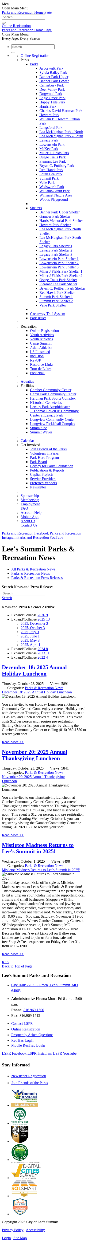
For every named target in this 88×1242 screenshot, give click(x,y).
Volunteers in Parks (44, 453)
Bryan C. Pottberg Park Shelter (62, 288)
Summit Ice (38, 428)
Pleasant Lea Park (52, 161)
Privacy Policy (12, 1230)
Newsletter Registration (28, 1076)
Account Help (31, 513)
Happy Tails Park (52, 102)
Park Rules (38, 318)
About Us (28, 521)
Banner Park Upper (53, 77)
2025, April (30, 645)
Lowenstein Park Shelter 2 (59, 263)
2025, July (30, 632)
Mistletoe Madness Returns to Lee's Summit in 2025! (38, 848)
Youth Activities (42, 335)
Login (6, 1238)
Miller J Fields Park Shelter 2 (60, 276)
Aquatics (27, 381)
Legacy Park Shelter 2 (55, 250)
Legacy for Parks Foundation (51, 466)
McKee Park (48, 149)
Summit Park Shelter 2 (56, 301)
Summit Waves (41, 432)
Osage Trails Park (52, 157)
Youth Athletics (41, 339)
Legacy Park (48, 140)
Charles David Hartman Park (60, 111)
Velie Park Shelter (52, 305)
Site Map (20, 1238)
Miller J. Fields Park (54, 153)
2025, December (34, 623)
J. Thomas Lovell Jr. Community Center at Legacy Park (54, 413)
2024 (43, 649)
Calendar (27, 441)
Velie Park (47, 183)
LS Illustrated (40, 352)
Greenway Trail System (47, 314)
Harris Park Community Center (53, 394)
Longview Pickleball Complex (52, 424)
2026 (43, 615)
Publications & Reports (47, 470)
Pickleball (37, 373)
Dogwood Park (50, 94)
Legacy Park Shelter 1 (55, 246)
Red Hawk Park (51, 170)
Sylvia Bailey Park (53, 73)
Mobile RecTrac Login (28, 1045)
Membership (30, 500)
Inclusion (37, 356)
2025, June (30, 636)
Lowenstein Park (52, 144)
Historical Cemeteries (46, 403)
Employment (30, 504)
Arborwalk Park (51, 68)
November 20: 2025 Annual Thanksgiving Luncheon (34, 755)
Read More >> (13, 742)
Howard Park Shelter (55, 225)
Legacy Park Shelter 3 (55, 254)
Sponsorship (30, 496)
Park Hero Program (44, 458)
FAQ (24, 508)
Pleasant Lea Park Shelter (58, 284)
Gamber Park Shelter (54, 216)
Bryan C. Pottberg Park (56, 166)
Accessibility (35, 1230)
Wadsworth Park (51, 187)
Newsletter (38, 487)
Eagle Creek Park (52, 98)
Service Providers (43, 479)
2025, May (30, 640)
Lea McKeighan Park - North (61, 132)
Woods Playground (53, 199)
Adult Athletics (41, 348)
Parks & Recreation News (44, 688)
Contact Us (29, 525)
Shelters (36, 208)
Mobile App (29, 517)
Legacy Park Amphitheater (50, 407)
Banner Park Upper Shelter (59, 212)
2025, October (33, 628)
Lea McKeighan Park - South (61, 136)
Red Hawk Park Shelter (57, 293)
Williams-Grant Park (54, 191)
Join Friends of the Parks (48, 449)
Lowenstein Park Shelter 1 (59, 259)
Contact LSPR (22, 1024)
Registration (16, 26)
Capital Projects (41, 474)
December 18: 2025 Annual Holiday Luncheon (34, 670)
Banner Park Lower (54, 81)
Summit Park (49, 178)
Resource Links (41, 364)
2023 (44, 653)
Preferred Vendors (43, 483)
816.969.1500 (33, 1010)
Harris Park (47, 106)
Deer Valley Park (52, 89)
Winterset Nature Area (55, 195)
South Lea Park (50, 174)
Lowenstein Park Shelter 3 (59, 267)
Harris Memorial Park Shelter (61, 221)
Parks (34, 64)
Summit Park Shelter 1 (56, 297)
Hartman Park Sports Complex (53, 398)
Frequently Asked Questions (32, 1035)
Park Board (38, 462)
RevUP (35, 360)
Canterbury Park (51, 85)
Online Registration (35, 56)
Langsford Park (50, 128)
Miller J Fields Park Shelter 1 (60, 271)
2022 (43, 657)
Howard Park (49, 115)
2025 (44, 619)
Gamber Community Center (50, 390)
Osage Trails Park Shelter (58, 280)
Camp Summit (40, 343)
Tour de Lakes (40, 369)
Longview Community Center (52, 419)
